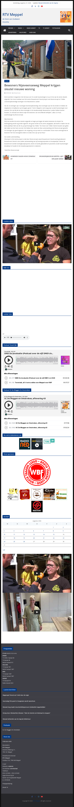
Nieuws (10, 28)
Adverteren (12, 32)
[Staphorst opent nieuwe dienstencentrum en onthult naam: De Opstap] (37, 612)
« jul (4, 550)
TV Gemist (46, 28)
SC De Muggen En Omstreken (11, 730)
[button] (14, 28)
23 (63, 538)
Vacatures (22, 32)
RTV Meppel (13, 14)
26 (24, 541)
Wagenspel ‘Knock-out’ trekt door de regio (16, 695)
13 (34, 534)
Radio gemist (31, 28)
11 (14, 534)
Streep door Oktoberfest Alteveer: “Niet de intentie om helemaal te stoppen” (26, 713)
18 (14, 538)
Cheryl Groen (17, 93)
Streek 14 (5, 787)
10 (4, 534)
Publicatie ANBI (7, 741)
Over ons (32, 32)
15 (53, 534)
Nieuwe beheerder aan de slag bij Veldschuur (17, 719)
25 (14, 541)
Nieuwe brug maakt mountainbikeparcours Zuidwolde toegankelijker (24, 707)
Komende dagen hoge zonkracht (23, 157)
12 (24, 534)
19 (24, 538)
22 (53, 538)
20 (34, 538)
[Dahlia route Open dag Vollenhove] (37, 243)
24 (4, 541)
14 (43, 534)
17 (4, 538)
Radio (20, 28)
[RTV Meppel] (5, 30)
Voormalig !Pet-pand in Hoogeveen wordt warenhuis (19, 701)
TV (39, 28)
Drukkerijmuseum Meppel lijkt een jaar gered (51, 157)
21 (43, 538)
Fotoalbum (56, 28)
